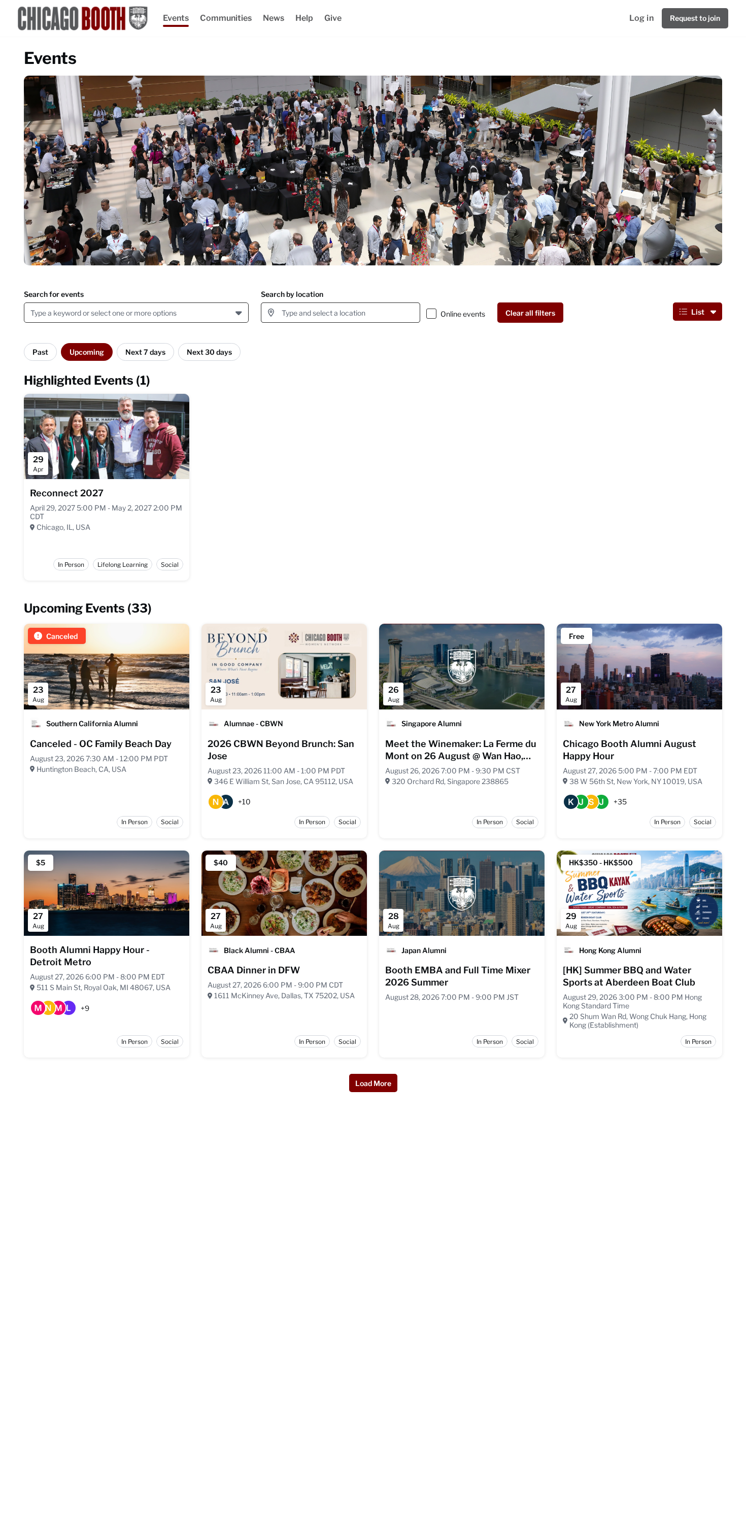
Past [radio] (40, 352)
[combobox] (32, 313)
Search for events (54, 294)
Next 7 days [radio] (145, 352)
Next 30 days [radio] (209, 352)
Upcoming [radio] (87, 352)
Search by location (292, 294)
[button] (239, 312)
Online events (462, 314)
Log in (641, 18)
